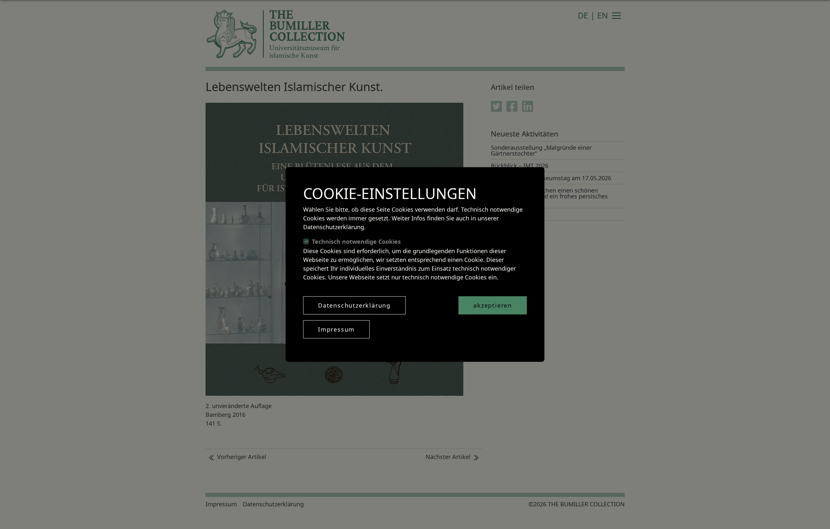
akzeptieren (492, 305)
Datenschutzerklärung (354, 305)
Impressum (336, 329)
